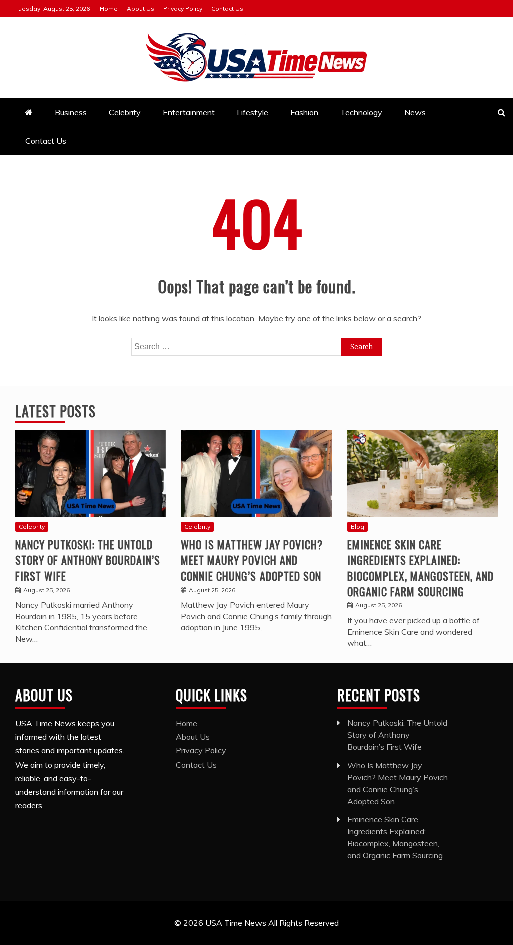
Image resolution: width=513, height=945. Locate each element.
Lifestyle (252, 112)
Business (71, 112)
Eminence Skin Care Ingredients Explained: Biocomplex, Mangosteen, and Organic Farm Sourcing (420, 567)
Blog (357, 526)
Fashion (304, 112)
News (415, 112)
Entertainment (189, 112)
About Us (140, 8)
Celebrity (125, 112)
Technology (361, 112)
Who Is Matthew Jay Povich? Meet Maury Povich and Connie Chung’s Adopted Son (252, 560)
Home (109, 8)
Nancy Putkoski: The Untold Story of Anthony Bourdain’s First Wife (87, 560)
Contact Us (227, 8)
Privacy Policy (182, 8)
